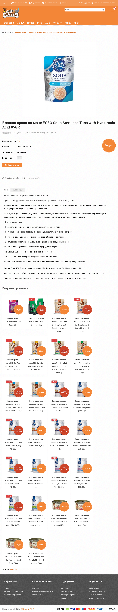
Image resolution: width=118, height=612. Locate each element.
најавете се (95, 3)
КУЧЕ (39, 23)
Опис (6, 190)
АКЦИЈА (20, 23)
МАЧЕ (47, 23)
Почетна (5, 32)
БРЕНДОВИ (9, 23)
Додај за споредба (31, 178)
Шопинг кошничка (51, 3)
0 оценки (18, 133)
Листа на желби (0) (20, 3)
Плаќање (65, 3)
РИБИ (76, 23)
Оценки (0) (18, 190)
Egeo (19, 141)
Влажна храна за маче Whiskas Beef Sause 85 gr (27, 346)
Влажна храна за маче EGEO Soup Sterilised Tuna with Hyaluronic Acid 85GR (46, 32)
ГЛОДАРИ (57, 23)
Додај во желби (12, 178)
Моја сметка (35, 3)
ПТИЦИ (68, 23)
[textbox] (83, 9)
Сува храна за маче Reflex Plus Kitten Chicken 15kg (78, 346)
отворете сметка (109, 3)
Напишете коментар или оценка (41, 133)
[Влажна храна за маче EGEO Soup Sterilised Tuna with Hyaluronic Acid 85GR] (59, 79)
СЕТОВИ (30, 23)
